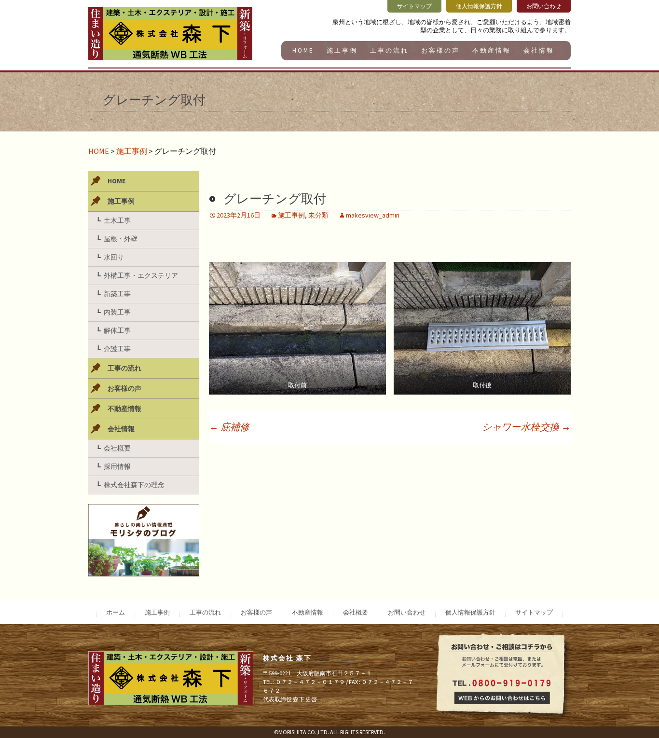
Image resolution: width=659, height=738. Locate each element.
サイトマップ (534, 612)
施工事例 (342, 50)
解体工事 (117, 330)
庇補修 (229, 427)
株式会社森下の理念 (134, 484)
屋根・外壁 (120, 238)
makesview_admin (372, 215)
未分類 (318, 215)
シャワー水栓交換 (526, 427)
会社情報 (538, 50)
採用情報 (117, 466)
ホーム (115, 612)
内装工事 (117, 312)
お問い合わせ (407, 612)
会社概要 (117, 448)
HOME (303, 50)
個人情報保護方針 (470, 612)
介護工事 (117, 348)
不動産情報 (491, 50)
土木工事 (117, 220)
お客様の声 (440, 50)
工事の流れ (389, 50)
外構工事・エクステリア (141, 275)
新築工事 (117, 293)
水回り (114, 257)
